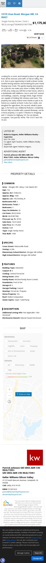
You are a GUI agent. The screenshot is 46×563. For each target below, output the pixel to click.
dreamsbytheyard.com (12, 494)
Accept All (37, 558)
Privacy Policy (37, 537)
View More (8, 162)
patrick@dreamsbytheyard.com (16, 160)
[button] (2, 560)
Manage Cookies (23, 553)
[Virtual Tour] (19, 3)
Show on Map (24, 394)
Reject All (38, 553)
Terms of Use (11, 540)
